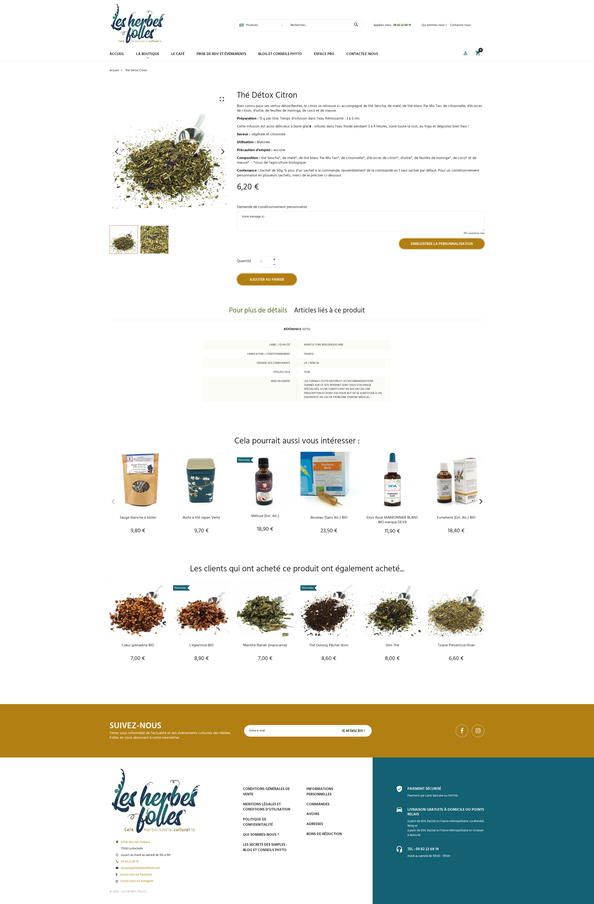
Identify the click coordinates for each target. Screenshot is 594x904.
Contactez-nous (460, 25)
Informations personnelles (320, 791)
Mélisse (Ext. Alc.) (265, 516)
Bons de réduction (324, 834)
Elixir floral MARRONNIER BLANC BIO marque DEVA (392, 520)
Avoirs (313, 814)
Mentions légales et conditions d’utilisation (266, 807)
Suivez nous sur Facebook (135, 875)
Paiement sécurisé (424, 789)
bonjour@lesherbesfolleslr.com (140, 868)
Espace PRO (324, 54)
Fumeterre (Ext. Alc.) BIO (456, 518)
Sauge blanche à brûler (138, 518)
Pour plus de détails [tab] (258, 310)
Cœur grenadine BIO (138, 645)
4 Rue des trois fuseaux (135, 842)
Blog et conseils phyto (280, 54)
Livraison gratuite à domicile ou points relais (445, 812)
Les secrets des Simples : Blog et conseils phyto (265, 847)
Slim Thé (392, 645)
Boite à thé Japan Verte (201, 518)
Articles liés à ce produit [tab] (329, 310)
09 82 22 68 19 (402, 25)
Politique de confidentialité (258, 822)
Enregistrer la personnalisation (442, 244)
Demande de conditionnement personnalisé (272, 207)
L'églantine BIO (201, 645)
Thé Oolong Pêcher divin (329, 645)
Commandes (318, 804)
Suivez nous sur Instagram (136, 881)
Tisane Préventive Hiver (456, 645)
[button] (465, 54)
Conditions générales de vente (266, 791)
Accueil (117, 54)
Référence (292, 329)
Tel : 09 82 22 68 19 (423, 849)
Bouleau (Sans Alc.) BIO (328, 518)
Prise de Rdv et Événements (221, 54)
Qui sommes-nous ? (434, 25)
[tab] (241, 25)
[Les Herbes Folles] (138, 23)
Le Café (177, 54)
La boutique (147, 54)
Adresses (315, 824)
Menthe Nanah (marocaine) (265, 645)
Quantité (244, 261)
